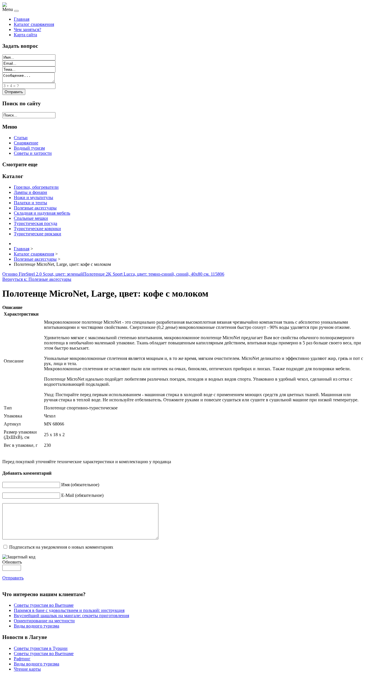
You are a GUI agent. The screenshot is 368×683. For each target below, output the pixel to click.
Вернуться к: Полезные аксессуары (36, 279)
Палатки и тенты (30, 202)
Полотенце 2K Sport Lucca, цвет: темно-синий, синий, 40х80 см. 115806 (153, 274)
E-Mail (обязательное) (82, 495)
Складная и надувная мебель (42, 213)
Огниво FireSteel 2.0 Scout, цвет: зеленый (42, 274)
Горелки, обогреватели (36, 187)
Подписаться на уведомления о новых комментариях (61, 547)
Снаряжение (26, 142)
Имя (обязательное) (80, 484)
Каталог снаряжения (34, 24)
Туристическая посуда (35, 223)
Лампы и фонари (30, 192)
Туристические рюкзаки (37, 233)
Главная (21, 19)
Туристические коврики (37, 228)
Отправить (13, 577)
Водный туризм (29, 148)
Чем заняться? (27, 29)
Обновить (12, 562)
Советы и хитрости (33, 153)
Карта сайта (25, 34)
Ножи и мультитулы (33, 197)
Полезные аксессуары (35, 207)
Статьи (21, 137)
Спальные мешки (31, 218)
